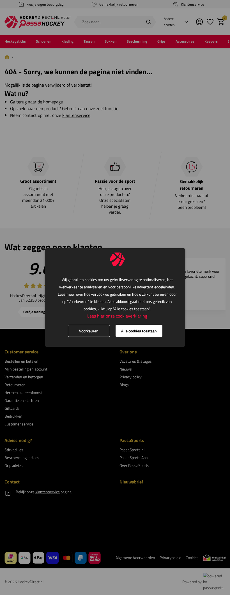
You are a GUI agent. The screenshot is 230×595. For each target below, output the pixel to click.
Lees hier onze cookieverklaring (117, 315)
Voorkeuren (88, 331)
